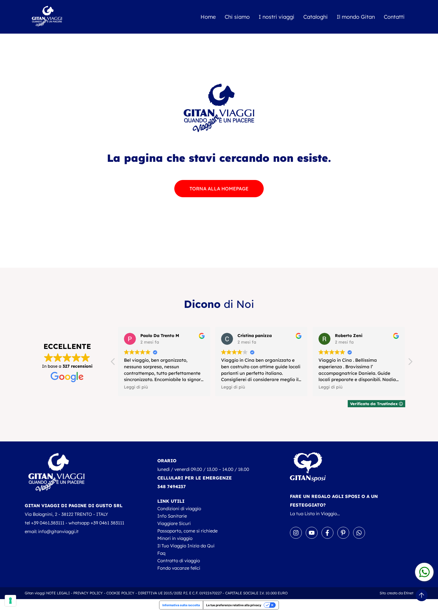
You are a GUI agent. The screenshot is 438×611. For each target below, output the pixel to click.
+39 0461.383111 (47, 523)
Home (208, 16)
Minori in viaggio (174, 538)
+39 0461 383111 (107, 523)
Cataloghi (315, 16)
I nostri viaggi (276, 16)
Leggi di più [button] (136, 386)
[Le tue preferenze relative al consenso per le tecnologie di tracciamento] (10, 600)
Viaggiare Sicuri (174, 523)
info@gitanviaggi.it (58, 531)
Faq (161, 553)
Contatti (394, 16)
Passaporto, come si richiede (187, 531)
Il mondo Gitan (356, 16)
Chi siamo (237, 16)
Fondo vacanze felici (178, 568)
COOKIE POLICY (120, 593)
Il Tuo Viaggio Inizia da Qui (186, 546)
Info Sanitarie (172, 516)
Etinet (409, 593)
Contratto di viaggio (178, 560)
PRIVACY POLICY (88, 593)
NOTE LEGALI (58, 593)
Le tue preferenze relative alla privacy (233, 605)
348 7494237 (171, 486)
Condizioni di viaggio (179, 508)
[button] (410, 363)
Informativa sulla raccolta (181, 605)
